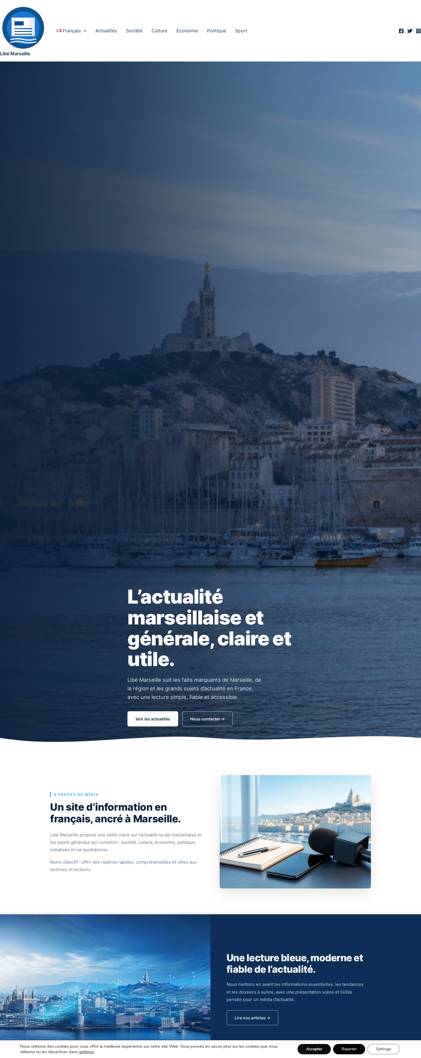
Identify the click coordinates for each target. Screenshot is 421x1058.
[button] (83, 30)
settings (86, 1051)
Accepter (314, 1049)
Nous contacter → (207, 718)
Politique (216, 31)
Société (134, 31)
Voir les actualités (152, 718)
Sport (241, 31)
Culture (159, 31)
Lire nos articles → (252, 1017)
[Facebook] (401, 31)
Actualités (106, 31)
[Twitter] (409, 31)
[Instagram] (418, 31)
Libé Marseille (15, 53)
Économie (187, 31)
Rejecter (349, 1049)
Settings (383, 1049)
